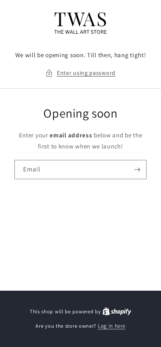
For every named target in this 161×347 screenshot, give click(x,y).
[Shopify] (116, 311)
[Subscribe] (137, 169)
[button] (80, 73)
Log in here (111, 325)
